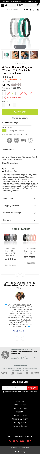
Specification (9, 198)
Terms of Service (20, 426)
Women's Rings (12, 9)
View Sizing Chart (14, 97)
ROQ (17, 447)
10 (30, 93)
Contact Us (20, 412)
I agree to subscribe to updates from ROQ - (20, 391)
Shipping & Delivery (11, 205)
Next (23, 63)
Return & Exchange (20, 415)
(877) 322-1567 (21, 440)
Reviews (7, 220)
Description (8, 149)
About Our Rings (20, 405)
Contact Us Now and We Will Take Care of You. (24, 353)
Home (3, 9)
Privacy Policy (33, 391)
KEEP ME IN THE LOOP (32, 388)
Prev (17, 63)
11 (4, 97)
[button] (8, 77)
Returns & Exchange (12, 213)
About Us (20, 401)
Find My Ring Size (20, 408)
